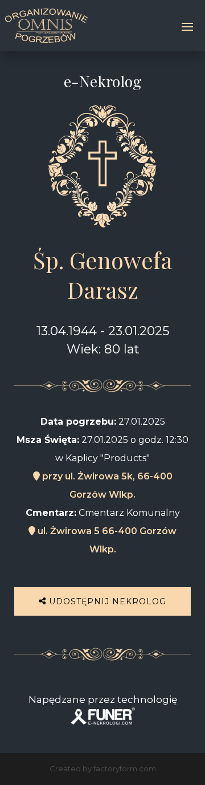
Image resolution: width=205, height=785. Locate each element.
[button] (22, 762)
